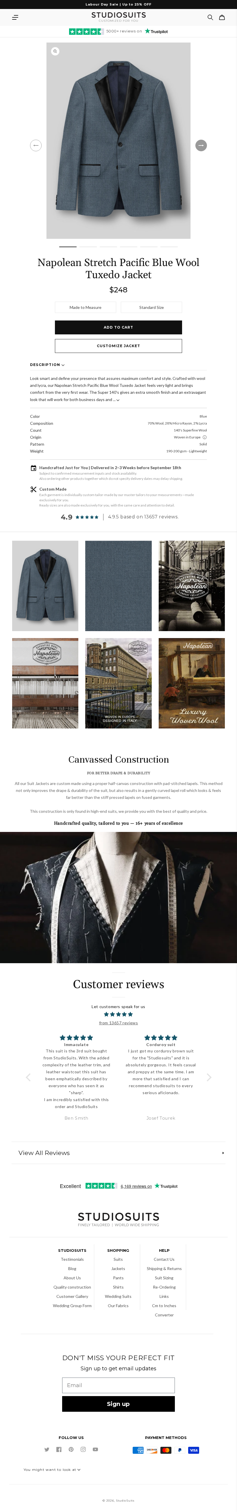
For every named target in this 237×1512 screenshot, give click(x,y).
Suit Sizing (164, 1277)
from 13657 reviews (118, 1022)
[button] (15, 17)
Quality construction (72, 1287)
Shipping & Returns (164, 1268)
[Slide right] (201, 145)
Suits (118, 1259)
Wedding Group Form (72, 1305)
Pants (118, 1277)
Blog (72, 1268)
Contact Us (164, 1259)
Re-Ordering (164, 1287)
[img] (118, 1014)
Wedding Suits (118, 1296)
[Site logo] (118, 1220)
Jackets (118, 1268)
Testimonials (72, 1259)
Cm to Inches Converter (164, 1310)
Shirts (118, 1287)
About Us (72, 1277)
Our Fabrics (118, 1305)
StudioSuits (125, 1500)
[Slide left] (36, 145)
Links (164, 1296)
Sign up (118, 1403)
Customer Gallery (72, 1296)
